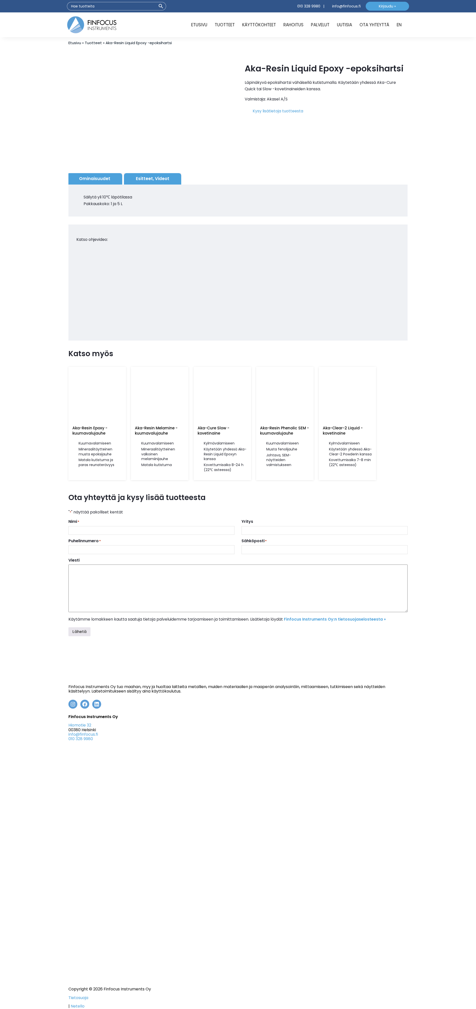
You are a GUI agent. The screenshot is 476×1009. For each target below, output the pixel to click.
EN (399, 25)
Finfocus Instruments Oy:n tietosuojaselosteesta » (335, 619)
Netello (78, 1006)
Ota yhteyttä (374, 25)
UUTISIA (344, 25)
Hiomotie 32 (79, 725)
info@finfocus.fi (346, 6)
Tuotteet (225, 25)
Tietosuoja (78, 998)
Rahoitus (293, 25)
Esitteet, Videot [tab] (152, 179)
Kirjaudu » (387, 6)
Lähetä (79, 631)
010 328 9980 (308, 6)
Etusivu (199, 25)
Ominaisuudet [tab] (94, 179)
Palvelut (320, 25)
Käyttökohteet (259, 25)
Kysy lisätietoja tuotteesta (278, 111)
